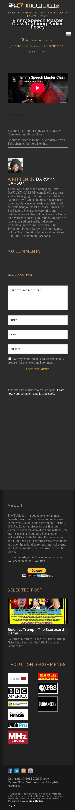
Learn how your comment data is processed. (36, 391)
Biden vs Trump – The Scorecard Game (36, 631)
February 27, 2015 (27, 46)
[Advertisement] (37, 437)
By (28, 40)
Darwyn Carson (41, 40)
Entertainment (20, 12)
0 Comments (54, 46)
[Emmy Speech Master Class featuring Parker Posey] (18, 165)
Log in (11, 805)
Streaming (43, 12)
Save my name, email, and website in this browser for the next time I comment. (36, 360)
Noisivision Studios (32, 801)
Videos (43, 16)
